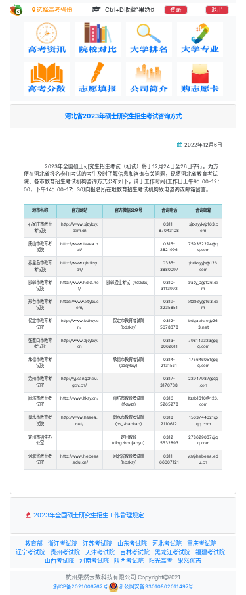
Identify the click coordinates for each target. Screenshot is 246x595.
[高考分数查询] (46, 79)
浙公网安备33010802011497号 (156, 587)
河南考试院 (94, 560)
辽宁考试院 (30, 552)
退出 (217, 10)
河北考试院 (167, 543)
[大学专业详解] (200, 39)
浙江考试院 (62, 543)
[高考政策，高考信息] (46, 39)
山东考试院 (132, 543)
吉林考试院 (135, 552)
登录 (176, 10)
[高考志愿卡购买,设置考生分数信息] (200, 79)
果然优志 (189, 560)
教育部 (34, 543)
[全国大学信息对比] (97, 39)
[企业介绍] (148, 79)
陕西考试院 (129, 560)
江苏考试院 (97, 543)
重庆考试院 (201, 543)
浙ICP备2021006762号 (80, 587)
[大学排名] (148, 39)
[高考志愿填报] (97, 79)
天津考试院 (100, 552)
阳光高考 (161, 560)
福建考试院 (210, 552)
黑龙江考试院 (172, 552)
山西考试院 (59, 560)
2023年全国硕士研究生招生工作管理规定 (87, 515)
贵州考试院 (65, 552)
